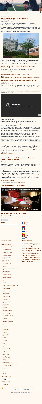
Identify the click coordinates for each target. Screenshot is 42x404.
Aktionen (4, 266)
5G (22, 243)
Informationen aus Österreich (8, 315)
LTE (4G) (4, 324)
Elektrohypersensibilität (27, 248)
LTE (38, 253)
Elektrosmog (34, 250)
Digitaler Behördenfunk (29, 245)
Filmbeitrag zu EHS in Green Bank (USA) (13, 185)
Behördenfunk (37, 243)
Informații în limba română (7, 252)
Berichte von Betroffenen (7, 274)
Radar (4, 343)
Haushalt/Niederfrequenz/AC (8, 310)
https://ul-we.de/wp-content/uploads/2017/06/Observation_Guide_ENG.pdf (15, 74)
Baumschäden (5, 272)
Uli (12, 21)
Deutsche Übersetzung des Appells (7, 180)
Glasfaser (4, 302)
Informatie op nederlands (7, 250)
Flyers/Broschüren (6, 294)
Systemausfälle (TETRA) (8, 365)
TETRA (32, 259)
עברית (26, 237)
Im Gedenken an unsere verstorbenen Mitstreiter (10, 379)
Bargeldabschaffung (6, 271)
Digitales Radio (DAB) (6, 288)
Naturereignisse (5, 332)
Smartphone (27, 257)
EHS (32, 247)
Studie (23, 259)
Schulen (4, 349)
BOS (23, 245)
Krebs (36, 253)
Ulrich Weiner (36, 259)
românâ (26, 235)
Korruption (33, 253)
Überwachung (5, 368)
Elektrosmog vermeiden (7, 291)
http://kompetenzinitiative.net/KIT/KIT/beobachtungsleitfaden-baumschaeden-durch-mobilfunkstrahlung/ (20, 77)
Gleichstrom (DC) (6, 304)
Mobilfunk (25, 255)
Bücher (4, 280)
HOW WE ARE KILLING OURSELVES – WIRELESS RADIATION (20, 91)
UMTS (39, 259)
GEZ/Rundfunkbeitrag (5, 378)
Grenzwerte (5, 305)
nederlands (27, 226)
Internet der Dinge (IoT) (7, 316)
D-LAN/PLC (5, 283)
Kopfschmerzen (30, 253)
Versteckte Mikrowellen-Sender (8, 370)
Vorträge (4, 371)
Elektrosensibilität (26, 250)
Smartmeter (5, 351)
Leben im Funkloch (5, 382)
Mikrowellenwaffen (6, 329)
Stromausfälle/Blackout (7, 357)
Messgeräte (5, 326)
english (26, 224)
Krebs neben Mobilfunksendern (8, 321)
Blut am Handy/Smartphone (7, 277)
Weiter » (6, 219)
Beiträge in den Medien (6, 260)
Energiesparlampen (6, 293)
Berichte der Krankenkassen (9, 360)
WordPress (15, 392)
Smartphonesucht (34, 257)
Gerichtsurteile (5, 299)
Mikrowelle (5, 327)
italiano (26, 228)
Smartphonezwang (6, 354)
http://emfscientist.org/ (20, 182)
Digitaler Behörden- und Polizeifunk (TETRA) (10, 285)
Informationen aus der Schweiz (8, 312)
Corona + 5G (5, 282)
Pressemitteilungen (5, 384)
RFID (29, 255)
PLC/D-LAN (5, 340)
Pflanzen (4, 337)
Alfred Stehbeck (29, 392)
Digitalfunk (35, 245)
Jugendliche (23, 253)
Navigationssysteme (6, 334)
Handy (30, 251)
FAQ (3, 261)
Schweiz (39, 255)
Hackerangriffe (5, 307)
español (26, 233)
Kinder (26, 253)
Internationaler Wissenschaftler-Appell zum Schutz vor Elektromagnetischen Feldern (18, 158)
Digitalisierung (24, 247)
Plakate (4, 338)
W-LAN (4, 373)
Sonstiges (5, 356)
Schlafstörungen (32, 255)
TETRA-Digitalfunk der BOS (7, 362)
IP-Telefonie (5, 318)
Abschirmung (25, 243)
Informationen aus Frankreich (8, 313)
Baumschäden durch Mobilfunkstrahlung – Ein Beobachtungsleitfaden (15, 19)
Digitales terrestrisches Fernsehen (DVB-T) (10, 290)
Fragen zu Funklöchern (7, 296)
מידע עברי (4, 258)
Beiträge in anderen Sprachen (7, 244)
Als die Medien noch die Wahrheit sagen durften (11, 268)
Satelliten (4, 346)
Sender (22, 257)
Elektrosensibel (35, 248)
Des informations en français (8, 246)
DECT (25, 245)
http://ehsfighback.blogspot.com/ (7, 153)
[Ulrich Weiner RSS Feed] (2, 388)
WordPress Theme (19, 392)
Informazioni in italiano (7, 255)
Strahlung (38, 257)
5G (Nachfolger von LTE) (7, 263)
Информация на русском (7, 257)
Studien (4, 359)
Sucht (28, 259)
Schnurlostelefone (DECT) (7, 348)
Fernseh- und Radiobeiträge (6, 376)
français (26, 222)
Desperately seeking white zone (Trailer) (13, 213)
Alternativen (5, 269)
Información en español (7, 249)
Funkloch (39, 250)
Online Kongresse (6, 335)
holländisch (5, 247)
